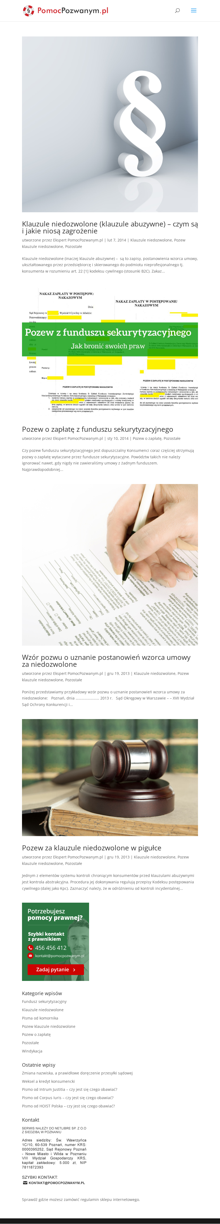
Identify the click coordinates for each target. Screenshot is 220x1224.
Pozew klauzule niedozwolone (48, 1026)
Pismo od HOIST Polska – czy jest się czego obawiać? (68, 1105)
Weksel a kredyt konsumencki (48, 1081)
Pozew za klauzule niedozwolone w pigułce (92, 848)
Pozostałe (73, 246)
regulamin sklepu (96, 1199)
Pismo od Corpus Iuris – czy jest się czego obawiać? (67, 1097)
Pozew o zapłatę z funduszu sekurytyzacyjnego (97, 429)
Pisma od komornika (40, 1018)
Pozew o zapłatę (147, 438)
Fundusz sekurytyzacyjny (44, 1001)
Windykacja (32, 1051)
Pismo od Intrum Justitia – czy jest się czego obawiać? (69, 1089)
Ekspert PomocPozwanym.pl (78, 240)
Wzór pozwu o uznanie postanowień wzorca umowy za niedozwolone (106, 660)
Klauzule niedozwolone (151, 240)
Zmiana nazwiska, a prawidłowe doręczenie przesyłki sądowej (77, 1073)
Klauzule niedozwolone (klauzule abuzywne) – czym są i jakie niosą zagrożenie (110, 227)
